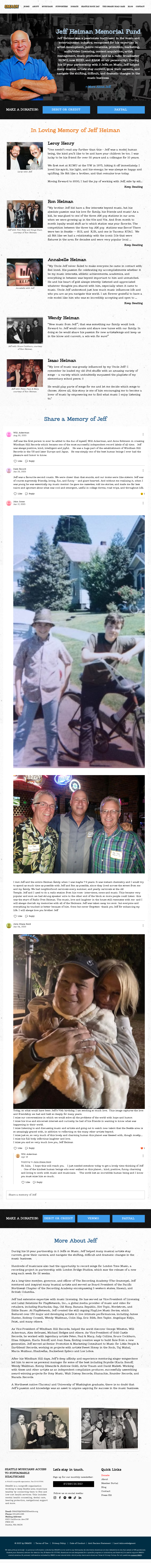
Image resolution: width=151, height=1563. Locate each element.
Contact (105, 1491)
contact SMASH (136, 1555)
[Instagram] (55, 1497)
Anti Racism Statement (99, 1543)
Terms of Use (43, 1543)
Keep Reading (133, 187)
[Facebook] (60, 1497)
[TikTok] (75, 1497)
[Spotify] (65, 1497)
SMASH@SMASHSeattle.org (25, 1511)
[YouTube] (70, 1497)
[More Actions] (143, 434)
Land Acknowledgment (125, 1543)
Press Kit (106, 1495)
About (104, 1479)
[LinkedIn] (80, 1497)
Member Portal (109, 1483)
